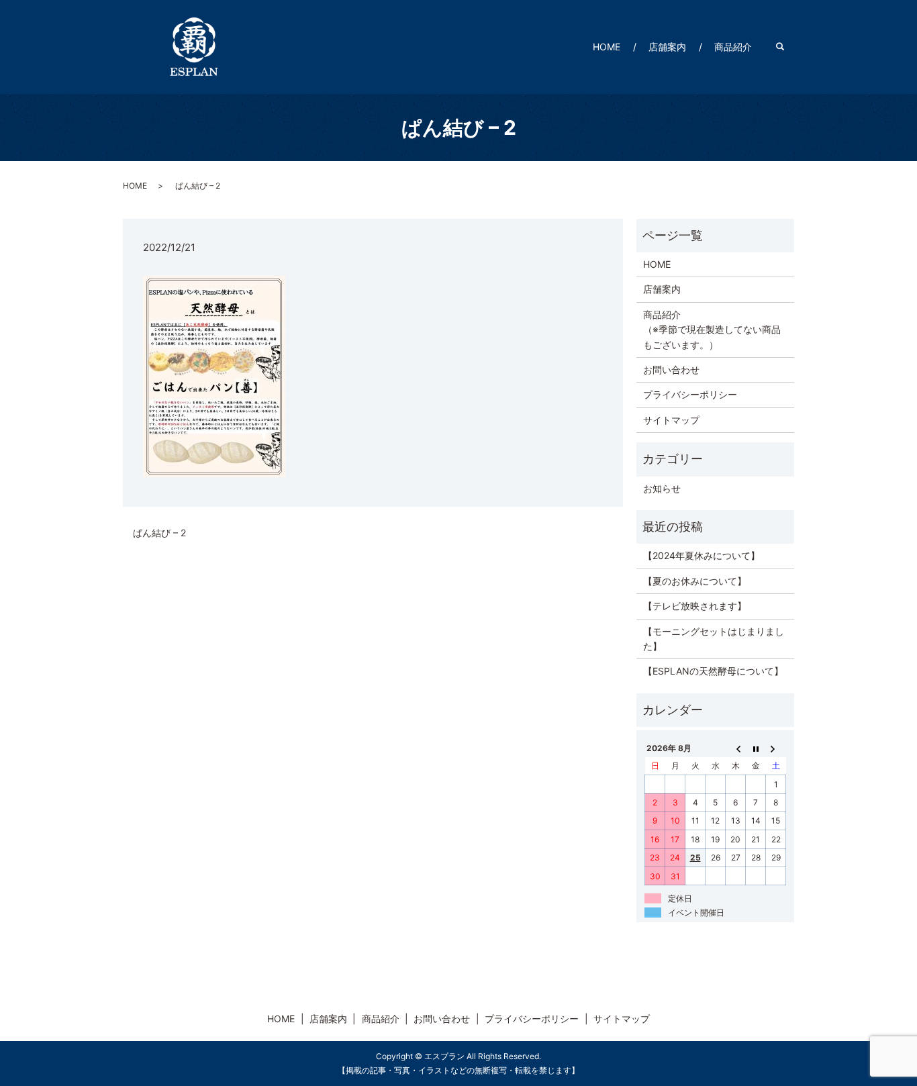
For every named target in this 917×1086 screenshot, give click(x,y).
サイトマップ (671, 420)
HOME (606, 46)
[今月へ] (756, 747)
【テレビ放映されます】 (694, 605)
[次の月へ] (776, 747)
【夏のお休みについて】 (694, 581)
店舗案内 (667, 46)
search (787, 46)
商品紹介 (733, 46)
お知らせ (662, 488)
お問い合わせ (671, 369)
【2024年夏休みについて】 (701, 555)
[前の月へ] (736, 747)
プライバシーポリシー (690, 394)
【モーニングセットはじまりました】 (713, 639)
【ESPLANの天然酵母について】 (713, 671)
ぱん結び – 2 (159, 532)
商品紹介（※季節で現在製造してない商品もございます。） (712, 329)
